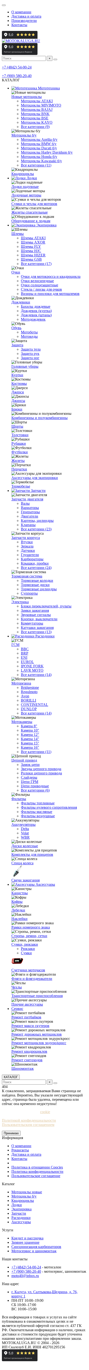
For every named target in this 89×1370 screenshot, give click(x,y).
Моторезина (21, 683)
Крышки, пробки (35, 563)
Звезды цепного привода (41, 769)
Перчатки (19, 469)
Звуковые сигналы (36, 615)
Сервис (17, 1009)
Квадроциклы (22, 174)
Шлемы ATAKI (33, 238)
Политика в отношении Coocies (37, 1167)
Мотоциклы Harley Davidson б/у (47, 152)
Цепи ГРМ (29, 782)
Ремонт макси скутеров (30, 1026)
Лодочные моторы (26, 195)
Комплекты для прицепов (32, 854)
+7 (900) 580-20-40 (17, 76)
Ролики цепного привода (41, 773)
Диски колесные (24, 846)
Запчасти (38, 491)
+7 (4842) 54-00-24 (17, 67)
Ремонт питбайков (26, 1017)
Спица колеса (22, 863)
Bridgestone (30, 687)
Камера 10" (30, 730)
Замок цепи (30, 765)
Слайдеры (29, 777)
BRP (24, 653)
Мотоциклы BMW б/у (38, 144)
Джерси (17, 392)
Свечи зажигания (25, 880)
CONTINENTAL (34, 705)
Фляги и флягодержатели (31, 979)
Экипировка (45, 225)
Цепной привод (24, 760)
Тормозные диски (35, 585)
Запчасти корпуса (25, 538)
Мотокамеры (21, 722)
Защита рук (30, 354)
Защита (17, 345)
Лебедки (18, 910)
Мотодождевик (33, 319)
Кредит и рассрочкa (27, 1238)
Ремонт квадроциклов (29, 1051)
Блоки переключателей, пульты (46, 606)
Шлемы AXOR (33, 242)
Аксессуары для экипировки (34, 478)
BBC (25, 649)
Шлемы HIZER (33, 255)
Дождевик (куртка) (36, 311)
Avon (25, 696)
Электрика (20, 602)
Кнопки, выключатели (39, 619)
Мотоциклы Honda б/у (39, 157)
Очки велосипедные (37, 281)
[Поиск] (55, 59)
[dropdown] (4, 5)
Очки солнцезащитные (39, 285)
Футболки (19, 452)
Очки (15, 272)
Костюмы (19, 384)
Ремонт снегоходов (26, 1060)
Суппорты (29, 593)
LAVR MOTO (32, 670)
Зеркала (27, 546)
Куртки (17, 375)
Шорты (17, 426)
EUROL (27, 662)
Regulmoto (29, 692)
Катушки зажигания (37, 628)
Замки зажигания (35, 610)
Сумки (26, 953)
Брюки (16, 409)
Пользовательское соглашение (35, 1176)
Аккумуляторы (23, 824)
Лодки (31, 178)
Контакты (19, 25)
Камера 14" (30, 739)
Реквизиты (20, 1150)
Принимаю (11, 1133)
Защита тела (31, 349)
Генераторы (30, 512)
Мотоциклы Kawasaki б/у (41, 161)
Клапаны (28, 525)
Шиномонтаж (22, 1069)
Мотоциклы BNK (35, 114)
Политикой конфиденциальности (29, 1120)
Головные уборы (24, 366)
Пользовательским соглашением (28, 1125)
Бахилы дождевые (35, 306)
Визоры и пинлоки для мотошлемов (50, 294)
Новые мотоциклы (26, 97)
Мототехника (48, 88)
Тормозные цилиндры (39, 589)
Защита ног (30, 358)
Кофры (17, 902)
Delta (25, 829)
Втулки (27, 542)
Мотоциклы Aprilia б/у (39, 139)
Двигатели (29, 516)
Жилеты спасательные (29, 212)
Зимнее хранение (25, 1242)
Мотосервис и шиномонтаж (33, 1251)
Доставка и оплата (26, 16)
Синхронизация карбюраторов (36, 1247)
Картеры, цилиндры (37, 521)
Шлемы (17, 234)
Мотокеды (29, 336)
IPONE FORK (32, 666)
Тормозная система (26, 576)
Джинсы (18, 401)
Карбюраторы (32, 559)
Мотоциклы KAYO (36, 122)
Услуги (7, 1230)
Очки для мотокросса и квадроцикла (50, 276)
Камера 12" (30, 735)
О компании (21, 12)
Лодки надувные (25, 187)
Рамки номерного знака (30, 927)
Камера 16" (30, 747)
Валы (25, 503)
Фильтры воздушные (38, 816)
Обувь (16, 328)
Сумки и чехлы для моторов (34, 204)
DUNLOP (29, 709)
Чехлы (16, 987)
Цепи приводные (35, 786)
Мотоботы (29, 332)
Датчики (28, 550)
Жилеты (18, 461)
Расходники (44, 636)
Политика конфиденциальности (37, 1171)
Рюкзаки (28, 949)
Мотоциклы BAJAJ (36, 110)
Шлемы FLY (31, 247)
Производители (24, 21)
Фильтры (18, 799)
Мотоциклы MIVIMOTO (41, 105)
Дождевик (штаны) (36, 315)
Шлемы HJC (31, 251)
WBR (25, 837)
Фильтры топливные (38, 803)
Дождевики (20, 302)
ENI (24, 658)
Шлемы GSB (31, 259)
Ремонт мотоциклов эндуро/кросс (38, 1043)
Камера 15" (30, 743)
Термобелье (20, 486)
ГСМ (15, 645)
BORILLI (28, 700)
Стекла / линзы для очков (41, 289)
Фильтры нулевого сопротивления (49, 807)
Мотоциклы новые (26, 1192)
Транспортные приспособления (37, 996)
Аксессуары (45, 884)
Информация (12, 1138)
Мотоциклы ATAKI (37, 101)
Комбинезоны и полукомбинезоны (39, 418)
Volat (25, 833)
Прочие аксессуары (27, 1004)
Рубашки (18, 443)
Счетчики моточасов (28, 970)
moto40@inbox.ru (25, 1276)
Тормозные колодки (37, 580)
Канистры (19, 893)
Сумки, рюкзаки (24, 944)
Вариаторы (30, 508)
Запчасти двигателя (27, 499)
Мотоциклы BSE (34, 118)
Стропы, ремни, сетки (29, 936)
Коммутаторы (32, 623)
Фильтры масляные (36, 812)
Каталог (8, 1184)
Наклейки (19, 919)
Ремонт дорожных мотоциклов (36, 1034)
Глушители (30, 555)
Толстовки (19, 435)
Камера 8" (29, 726)
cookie (45, 1112)
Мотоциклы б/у (24, 135)
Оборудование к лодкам (30, 221)
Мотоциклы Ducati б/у (39, 148)
